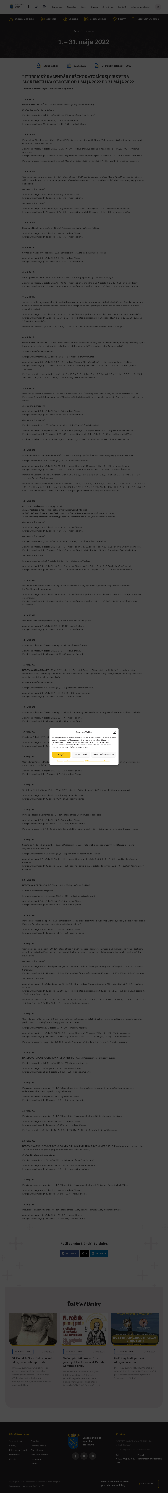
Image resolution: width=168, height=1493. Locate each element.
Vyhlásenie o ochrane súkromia (97, 761)
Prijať (61, 754)
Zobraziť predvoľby (103, 754)
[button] (114, 732)
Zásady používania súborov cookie (70, 761)
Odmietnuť (81, 754)
